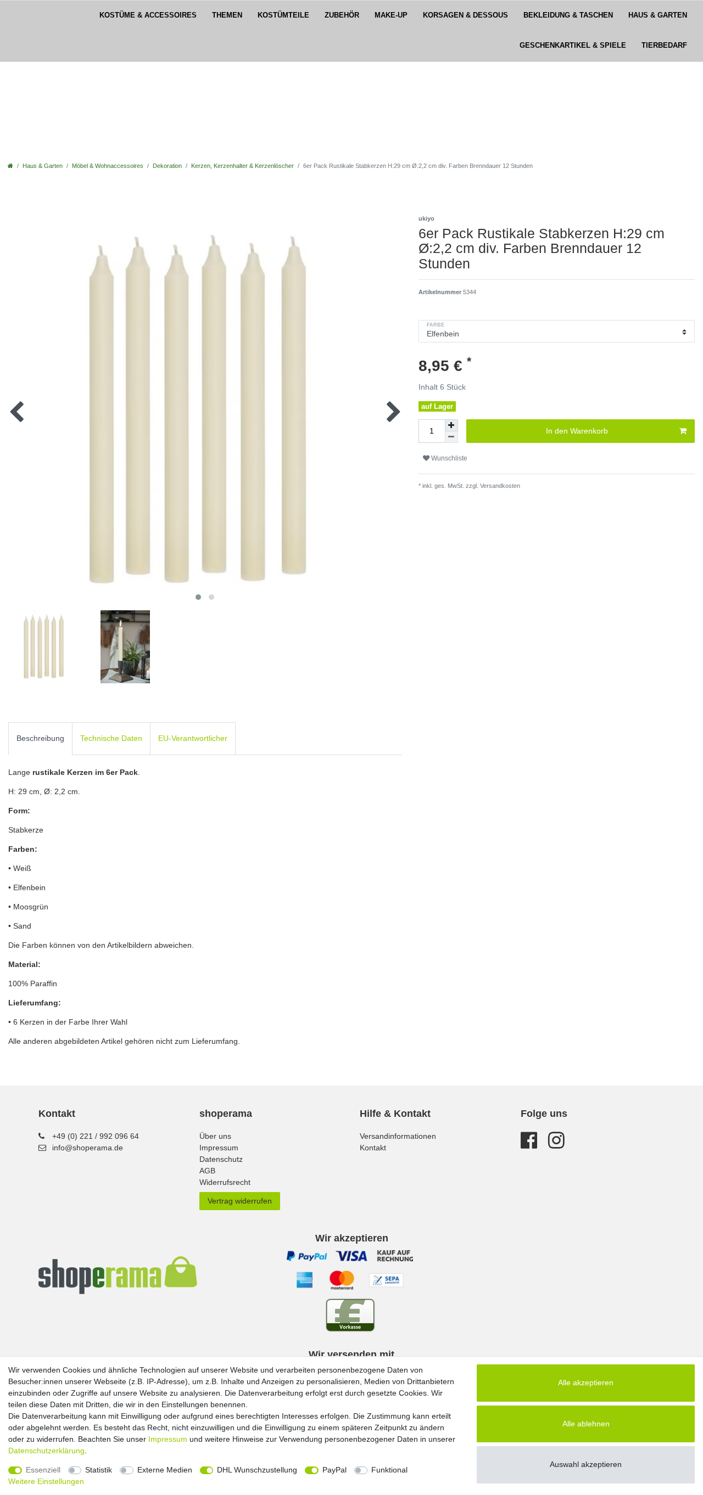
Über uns (215, 1136)
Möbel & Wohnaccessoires (107, 165)
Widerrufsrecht (224, 1182)
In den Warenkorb (577, 430)
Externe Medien (164, 1469)
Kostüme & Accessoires (148, 15)
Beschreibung (40, 738)
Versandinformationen (398, 1136)
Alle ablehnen (586, 1423)
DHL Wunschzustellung (257, 1469)
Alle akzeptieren (585, 1382)
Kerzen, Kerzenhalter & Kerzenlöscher (242, 165)
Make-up (391, 15)
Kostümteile (283, 15)
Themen (227, 15)
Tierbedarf (664, 45)
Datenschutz (221, 1159)
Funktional (389, 1469)
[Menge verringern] (451, 437)
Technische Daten (111, 738)
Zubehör (342, 15)
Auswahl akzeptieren (586, 1464)
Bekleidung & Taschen (568, 15)
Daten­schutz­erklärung (46, 1450)
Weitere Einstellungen (46, 1481)
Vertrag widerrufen (240, 1200)
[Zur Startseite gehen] (10, 165)
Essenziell (43, 1469)
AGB (207, 1170)
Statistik (98, 1469)
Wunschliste (448, 458)
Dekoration (167, 165)
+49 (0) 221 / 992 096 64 (95, 1136)
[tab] (40, 738)
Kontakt (373, 1147)
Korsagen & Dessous (465, 15)
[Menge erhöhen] (451, 425)
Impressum (218, 1147)
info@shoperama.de (87, 1147)
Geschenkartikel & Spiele (573, 45)
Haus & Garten (657, 15)
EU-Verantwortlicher (192, 738)
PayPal (334, 1469)
